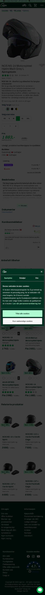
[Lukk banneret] (41, 272)
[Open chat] (40, 590)
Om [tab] (36, 278)
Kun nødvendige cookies (23, 321)
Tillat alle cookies (22, 314)
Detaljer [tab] (22, 278)
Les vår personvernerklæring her (27, 304)
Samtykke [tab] (8, 278)
